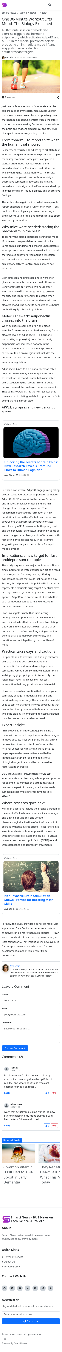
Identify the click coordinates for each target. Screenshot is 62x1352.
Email (4, 1008)
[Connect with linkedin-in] (27, 1288)
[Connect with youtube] (20, 1288)
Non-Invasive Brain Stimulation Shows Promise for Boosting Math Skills (28, 900)
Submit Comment (15, 1048)
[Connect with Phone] (43, 1288)
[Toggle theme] (5, 1339)
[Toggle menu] (57, 5)
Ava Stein (15, 966)
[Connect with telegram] (12, 1288)
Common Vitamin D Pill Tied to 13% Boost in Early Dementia (18, 1174)
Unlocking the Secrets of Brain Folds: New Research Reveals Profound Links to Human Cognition (31, 466)
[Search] (49, 5)
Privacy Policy (12, 1266)
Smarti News (9, 12)
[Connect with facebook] (4, 1288)
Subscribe (32, 1321)
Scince (23, 12)
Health (43, 12)
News (33, 12)
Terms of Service (13, 1257)
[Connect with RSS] (50, 1288)
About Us (9, 1261)
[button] (58, 97)
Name (5, 994)
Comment (7, 1022)
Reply (7, 1092)
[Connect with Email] (35, 1288)
